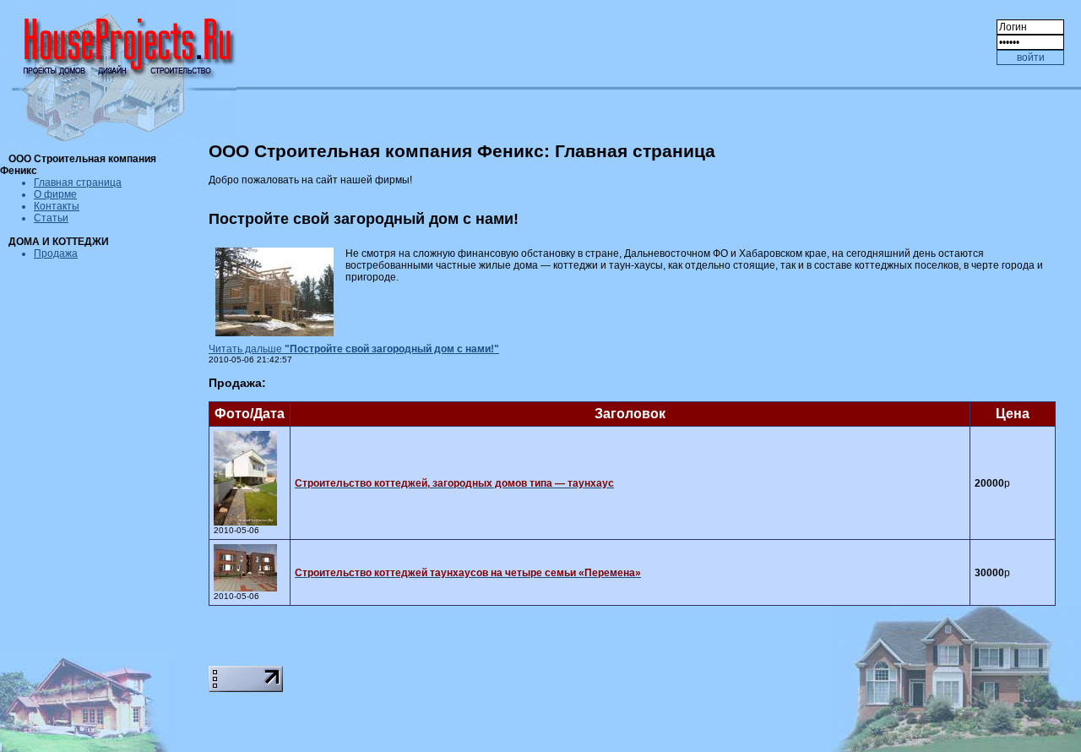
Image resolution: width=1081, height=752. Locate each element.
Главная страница (78, 182)
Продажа (56, 253)
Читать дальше (354, 349)
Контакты (56, 206)
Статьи (51, 218)
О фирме (55, 194)
